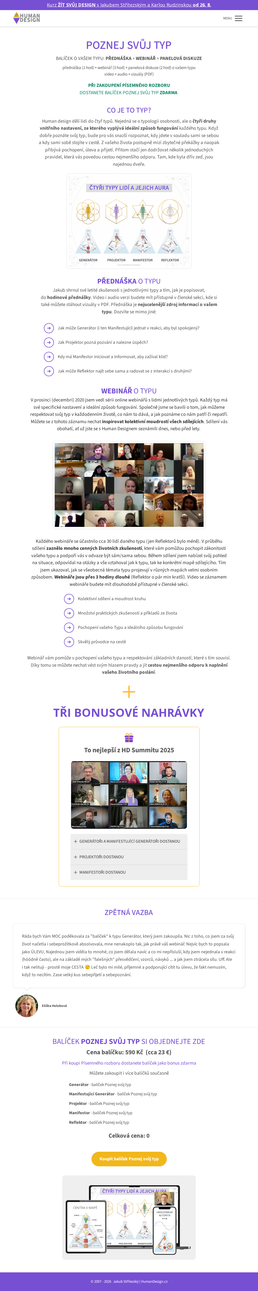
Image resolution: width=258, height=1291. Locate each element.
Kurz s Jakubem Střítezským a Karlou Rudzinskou (129, 5)
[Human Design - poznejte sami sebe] (27, 18)
